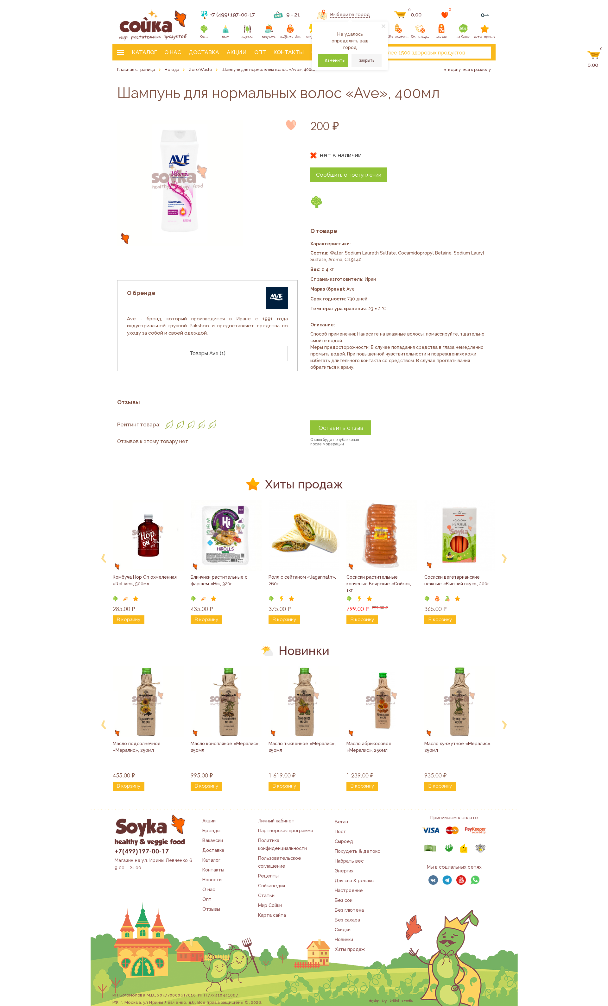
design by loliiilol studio (391, 1001)
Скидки (343, 929)
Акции (237, 52)
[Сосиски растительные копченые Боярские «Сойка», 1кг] (381, 535)
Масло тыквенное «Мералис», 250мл (303, 747)
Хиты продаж (350, 949)
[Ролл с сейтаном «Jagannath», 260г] (304, 535)
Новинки (344, 939)
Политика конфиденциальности (282, 844)
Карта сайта (272, 915)
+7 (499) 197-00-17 (232, 14)
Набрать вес (349, 861)
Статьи (266, 895)
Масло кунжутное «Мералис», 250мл (458, 747)
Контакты (289, 52)
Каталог (144, 52)
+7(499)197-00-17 (142, 851)
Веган (341, 821)
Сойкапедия (271, 885)
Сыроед (344, 841)
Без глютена (349, 910)
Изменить (335, 60)
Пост (340, 831)
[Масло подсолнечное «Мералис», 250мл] (148, 701)
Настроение (349, 890)
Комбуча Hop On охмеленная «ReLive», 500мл (145, 580)
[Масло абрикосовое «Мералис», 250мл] (381, 701)
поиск (481, 52)
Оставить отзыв (341, 427)
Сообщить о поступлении (348, 175)
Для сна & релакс (354, 880)
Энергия (344, 870)
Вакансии (212, 840)
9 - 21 (293, 14)
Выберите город (350, 14)
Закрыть (366, 60)
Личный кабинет (276, 820)
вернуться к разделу (469, 69)
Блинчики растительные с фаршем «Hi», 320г (220, 580)
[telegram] (447, 880)
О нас (172, 52)
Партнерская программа (285, 830)
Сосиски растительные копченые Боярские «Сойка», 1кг (379, 584)
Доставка (204, 52)
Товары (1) (207, 353)
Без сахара (347, 919)
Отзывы (211, 909)
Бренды (211, 830)
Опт (260, 52)
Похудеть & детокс (357, 851)
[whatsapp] (475, 880)
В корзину (128, 619)
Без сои (343, 900)
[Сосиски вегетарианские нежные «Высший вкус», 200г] (459, 535)
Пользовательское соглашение (279, 862)
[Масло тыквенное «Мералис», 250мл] (304, 701)
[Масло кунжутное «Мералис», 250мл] (459, 701)
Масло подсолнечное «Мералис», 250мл (137, 747)
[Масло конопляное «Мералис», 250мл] (226, 701)
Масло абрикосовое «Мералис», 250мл (369, 747)
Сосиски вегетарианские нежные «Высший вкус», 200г (456, 580)
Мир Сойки (270, 905)
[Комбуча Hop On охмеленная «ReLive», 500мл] (148, 535)
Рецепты (268, 875)
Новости (212, 879)
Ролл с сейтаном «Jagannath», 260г (303, 580)
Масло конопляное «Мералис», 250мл (226, 747)
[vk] (433, 880)
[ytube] (461, 880)
